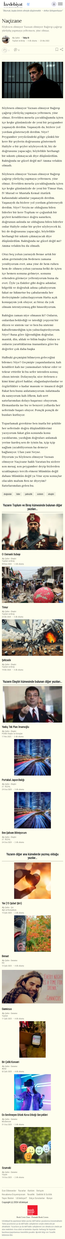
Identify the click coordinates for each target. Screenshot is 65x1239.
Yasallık (31, 1194)
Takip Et (26, 38)
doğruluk (8, 494)
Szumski (6, 1167)
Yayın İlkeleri (8, 1198)
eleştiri (51, 494)
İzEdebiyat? (21, 1198)
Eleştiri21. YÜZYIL (9, 785)
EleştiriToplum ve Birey (9, 559)
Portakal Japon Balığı (13, 779)
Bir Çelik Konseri (10, 1062)
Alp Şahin (16, 38)
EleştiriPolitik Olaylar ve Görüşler (12, 732)
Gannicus (7, 1009)
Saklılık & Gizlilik (44, 1194)
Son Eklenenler (9, 1190)
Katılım (31, 1190)
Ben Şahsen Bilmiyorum (14, 832)
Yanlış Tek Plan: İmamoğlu (15, 726)
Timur (5, 607)
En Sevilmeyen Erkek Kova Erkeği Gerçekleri (25, 1114)
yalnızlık (28, 494)
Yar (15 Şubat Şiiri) (12, 903)
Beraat (5, 956)
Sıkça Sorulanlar (37, 1198)
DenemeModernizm (9, 1120)
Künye (50, 1198)
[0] (4, 50)
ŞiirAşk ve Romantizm (9, 908)
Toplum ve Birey (18, 41)
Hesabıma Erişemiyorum (13, 1194)
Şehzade (6, 660)
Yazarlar (22, 1190)
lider (18, 494)
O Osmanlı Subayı (11, 554)
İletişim (40, 1190)
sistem (40, 494)
